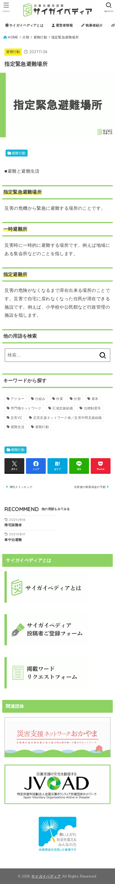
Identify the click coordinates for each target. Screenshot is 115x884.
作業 (59, 399)
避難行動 (40, 37)
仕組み (40, 399)
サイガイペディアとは (26, 25)
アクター (17, 399)
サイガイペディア (46, 876)
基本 (95, 399)
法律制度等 (92, 408)
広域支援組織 (62, 408)
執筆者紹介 (94, 25)
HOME (13, 37)
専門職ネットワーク (26, 408)
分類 (25, 37)
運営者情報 (64, 25)
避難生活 (17, 427)
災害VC (16, 418)
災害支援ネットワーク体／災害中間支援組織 (67, 418)
